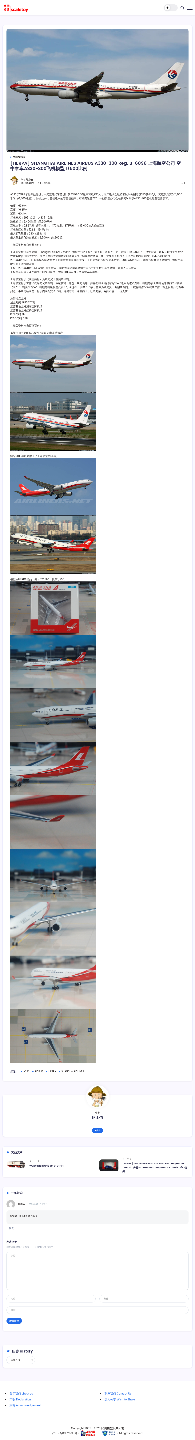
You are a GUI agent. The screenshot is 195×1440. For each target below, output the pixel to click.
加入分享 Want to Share (120, 1399)
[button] (171, 7)
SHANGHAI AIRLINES (72, 1071)
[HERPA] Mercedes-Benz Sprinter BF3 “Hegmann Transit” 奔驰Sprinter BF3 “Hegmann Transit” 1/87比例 (154, 1167)
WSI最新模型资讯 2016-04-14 (46, 1165)
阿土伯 (29, 179)
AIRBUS (39, 1071)
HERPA (52, 1071)
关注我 (97, 1130)
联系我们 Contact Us (118, 1393)
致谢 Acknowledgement (25, 1405)
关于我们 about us (21, 1393)
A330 (26, 1071)
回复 (11, 1228)
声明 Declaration (20, 1399)
